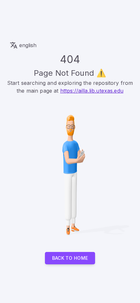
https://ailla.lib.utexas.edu (91, 90)
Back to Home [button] (70, 258)
